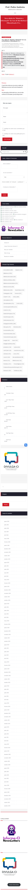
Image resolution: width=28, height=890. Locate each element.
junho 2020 (6, 775)
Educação (7, 327)
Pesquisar (6, 504)
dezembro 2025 (7, 548)
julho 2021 (6, 730)
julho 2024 (6, 607)
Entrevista (17, 327)
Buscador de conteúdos (8, 256)
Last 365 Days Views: (10, 413)
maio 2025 (6, 572)
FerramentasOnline (9, 333)
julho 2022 (6, 689)
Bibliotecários (8, 290)
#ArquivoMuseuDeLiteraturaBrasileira (11, 58)
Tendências (18, 370)
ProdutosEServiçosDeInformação (13, 367)
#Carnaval (22, 54)
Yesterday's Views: (10, 393)
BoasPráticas (19, 290)
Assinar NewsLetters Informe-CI (11, 246)
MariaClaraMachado (9, 46)
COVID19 (7, 310)
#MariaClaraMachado (18, 61)
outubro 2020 (7, 761)
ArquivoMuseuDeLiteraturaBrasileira (11, 43)
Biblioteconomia (9, 286)
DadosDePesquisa (9, 313)
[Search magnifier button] (26, 152)
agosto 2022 (6, 685)
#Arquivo (5, 56)
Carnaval (22, 44)
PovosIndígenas (19, 364)
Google (7, 340)
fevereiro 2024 (7, 624)
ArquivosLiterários (6, 44)
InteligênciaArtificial (9, 343)
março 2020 (6, 785)
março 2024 (6, 620)
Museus (7, 360)
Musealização (16, 46)
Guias (15, 340)
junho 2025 (6, 569)
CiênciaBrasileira (9, 303)
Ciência (16, 296)
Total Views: (8, 419)
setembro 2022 (7, 682)
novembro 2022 (7, 675)
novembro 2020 (7, 757)
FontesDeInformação (10, 337)
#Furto (4, 60)
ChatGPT (7, 296)
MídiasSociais (17, 360)
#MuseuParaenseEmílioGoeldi (12, 60)
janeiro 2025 (6, 586)
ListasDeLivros (18, 350)
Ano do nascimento (7, 172)
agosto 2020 (6, 768)
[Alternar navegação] (15, 13)
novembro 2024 (7, 593)
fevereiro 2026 (7, 541)
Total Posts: (8, 439)
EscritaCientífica (8, 330)
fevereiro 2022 (7, 706)
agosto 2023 (6, 644)
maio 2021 (6, 737)
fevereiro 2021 (7, 747)
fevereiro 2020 (7, 788)
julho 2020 (6, 771)
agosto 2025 (6, 562)
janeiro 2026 (6, 545)
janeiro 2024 (6, 627)
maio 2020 (6, 778)
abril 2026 (6, 535)
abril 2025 (6, 576)
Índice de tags (7, 253)
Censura (18, 293)
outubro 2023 (7, 637)
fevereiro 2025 (7, 583)
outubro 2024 (7, 596)
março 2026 (6, 538)
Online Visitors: (9, 386)
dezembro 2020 (7, 754)
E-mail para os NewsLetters (9, 187)
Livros (16, 353)
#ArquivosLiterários (11, 56)
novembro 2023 (7, 634)
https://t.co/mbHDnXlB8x (15, 63)
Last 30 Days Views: (10, 406)
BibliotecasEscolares (10, 276)
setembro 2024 (7, 600)
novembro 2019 (7, 799)
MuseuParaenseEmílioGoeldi (8, 47)
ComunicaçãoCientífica (10, 307)
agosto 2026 (6, 521)
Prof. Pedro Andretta (15, 7)
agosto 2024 (6, 603)
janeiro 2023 (6, 668)
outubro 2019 (7, 802)
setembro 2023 (7, 641)
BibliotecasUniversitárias (11, 283)
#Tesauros (22, 58)
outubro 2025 (7, 555)
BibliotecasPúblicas (9, 280)
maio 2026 (6, 531)
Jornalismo (7, 347)
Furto (3, 46)
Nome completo (7, 163)
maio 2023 (6, 655)
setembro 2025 (7, 559)
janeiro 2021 (6, 751)
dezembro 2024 (7, 590)
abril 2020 (6, 781)
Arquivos (21, 43)
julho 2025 (6, 566)
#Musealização (16, 54)
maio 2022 (6, 696)
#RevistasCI (5, 63)
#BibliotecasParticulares (8, 61)
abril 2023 (6, 658)
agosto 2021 (6, 727)
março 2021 (6, 744)
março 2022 (6, 703)
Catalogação (8, 293)
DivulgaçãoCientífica (10, 323)
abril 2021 (6, 740)
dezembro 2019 (7, 795)
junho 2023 (6, 651)
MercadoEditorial (18, 357)
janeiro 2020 (6, 792)
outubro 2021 (7, 720)
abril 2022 (6, 699)
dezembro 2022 (7, 672)
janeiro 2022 (6, 709)
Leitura (17, 347)
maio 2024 (6, 613)
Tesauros (21, 47)
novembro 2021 (7, 716)
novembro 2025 (7, 552)
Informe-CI (11, 74)
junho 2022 (6, 692)
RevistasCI (16, 47)
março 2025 (6, 579)
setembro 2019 (7, 805)
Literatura (7, 353)
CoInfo (19, 303)
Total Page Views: (10, 433)
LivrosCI (7, 357)
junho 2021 (6, 733)
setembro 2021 (7, 723)
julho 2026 (6, 524)
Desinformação (8, 317)
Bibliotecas (8, 273)
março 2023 (6, 661)
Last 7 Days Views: (10, 399)
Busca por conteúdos (8, 249)
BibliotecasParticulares (15, 44)
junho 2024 (6, 610)
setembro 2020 (7, 764)
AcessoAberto (8, 270)
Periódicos (7, 364)
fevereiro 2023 (7, 665)
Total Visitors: (9, 426)
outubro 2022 (7, 679)
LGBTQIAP (7, 350)
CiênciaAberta (8, 300)
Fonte (3, 74)
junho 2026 (6, 528)
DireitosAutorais (9, 320)
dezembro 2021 (7, 713)
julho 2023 (6, 648)
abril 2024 (6, 617)
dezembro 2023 (7, 631)
